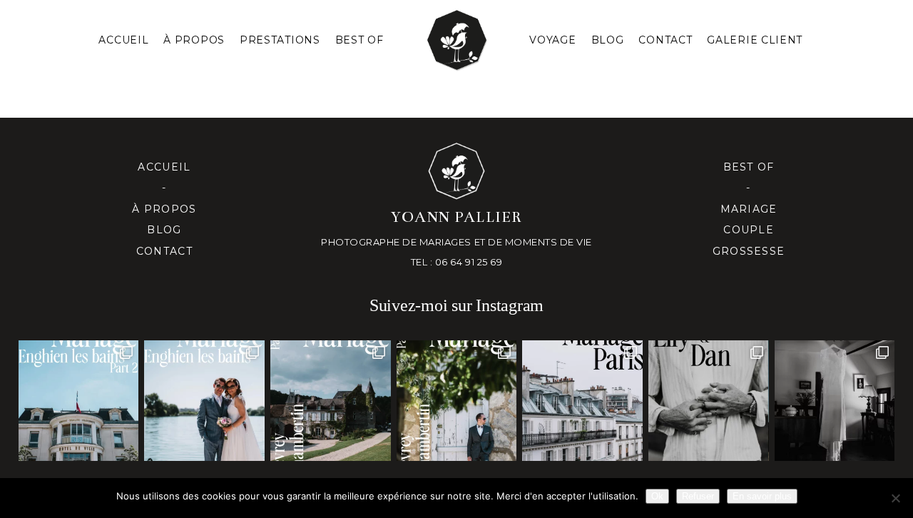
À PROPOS (194, 40)
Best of (749, 167)
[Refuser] (895, 498)
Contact (665, 40)
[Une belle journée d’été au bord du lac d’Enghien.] (204, 400)
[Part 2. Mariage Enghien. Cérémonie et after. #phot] (79, 400)
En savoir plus (762, 496)
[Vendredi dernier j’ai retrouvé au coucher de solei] (708, 400)
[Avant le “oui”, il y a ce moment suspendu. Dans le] (835, 400)
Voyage (552, 40)
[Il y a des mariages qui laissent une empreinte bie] (457, 400)
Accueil (123, 40)
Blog (607, 40)
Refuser (698, 496)
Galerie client (754, 40)
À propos (164, 209)
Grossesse (749, 251)
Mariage (748, 209)
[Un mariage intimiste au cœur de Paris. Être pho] (582, 400)
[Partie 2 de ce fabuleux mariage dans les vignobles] (330, 400)
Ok (657, 496)
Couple (748, 229)
